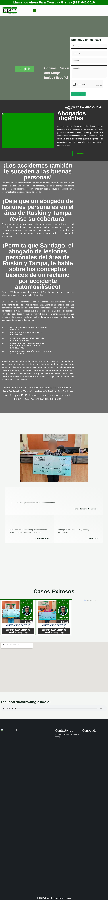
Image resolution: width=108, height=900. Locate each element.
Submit (78, 94)
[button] (34, 10)
